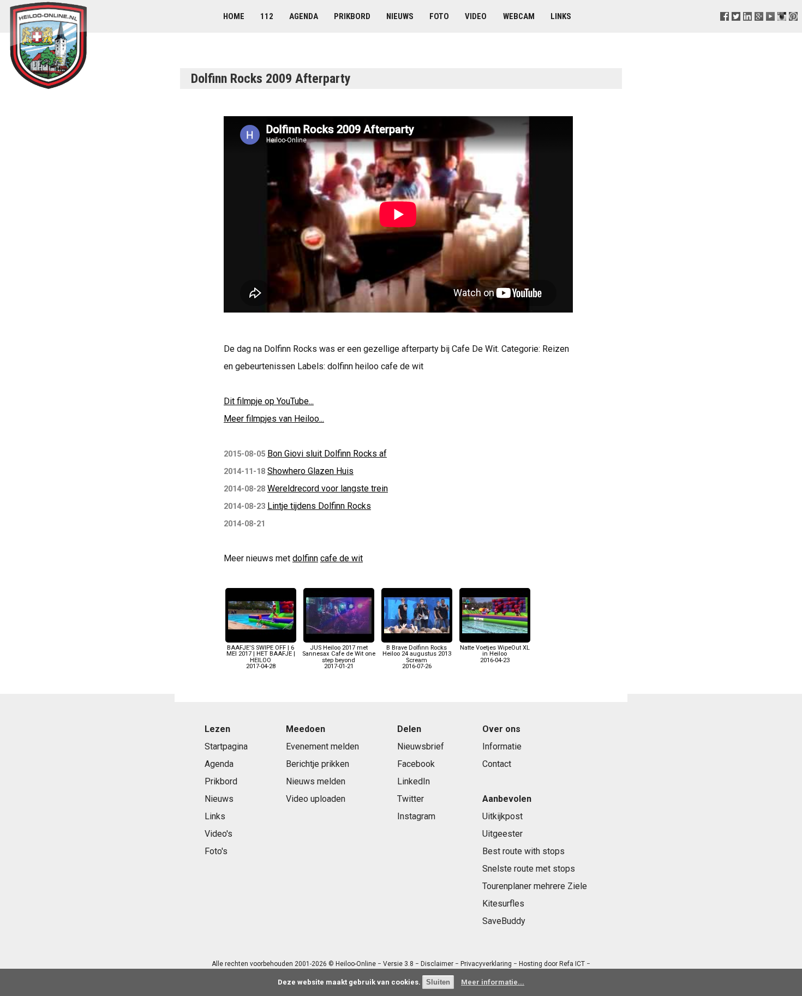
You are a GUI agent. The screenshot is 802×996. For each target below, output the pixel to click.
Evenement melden (322, 746)
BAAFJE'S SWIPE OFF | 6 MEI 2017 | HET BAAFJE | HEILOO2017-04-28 (260, 657)
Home (233, 16)
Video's (218, 834)
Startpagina (226, 746)
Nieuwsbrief (420, 746)
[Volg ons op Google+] (759, 30)
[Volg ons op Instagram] (782, 30)
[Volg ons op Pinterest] (793, 30)
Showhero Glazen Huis (310, 471)
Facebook (416, 764)
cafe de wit (341, 558)
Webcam (519, 16)
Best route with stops (523, 851)
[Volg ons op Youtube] (770, 30)
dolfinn (305, 558)
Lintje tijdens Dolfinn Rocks (319, 506)
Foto (439, 16)
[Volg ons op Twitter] (735, 30)
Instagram (416, 816)
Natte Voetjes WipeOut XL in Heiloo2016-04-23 (495, 653)
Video (476, 16)
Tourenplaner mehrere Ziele (534, 886)
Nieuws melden (315, 781)
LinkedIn (413, 781)
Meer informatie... (492, 982)
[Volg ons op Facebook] (724, 30)
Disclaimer (437, 964)
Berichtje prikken (317, 764)
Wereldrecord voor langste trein (327, 488)
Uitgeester (502, 834)
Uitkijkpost (502, 816)
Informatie (502, 746)
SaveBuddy (503, 921)
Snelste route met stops (528, 868)
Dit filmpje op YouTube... (269, 401)
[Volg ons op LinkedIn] (747, 30)
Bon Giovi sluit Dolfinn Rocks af (327, 453)
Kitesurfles (503, 903)
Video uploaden (315, 799)
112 (266, 16)
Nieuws (400, 16)
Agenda (303, 16)
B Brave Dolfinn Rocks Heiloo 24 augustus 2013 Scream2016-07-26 (416, 657)
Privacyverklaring (486, 964)
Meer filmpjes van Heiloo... (274, 418)
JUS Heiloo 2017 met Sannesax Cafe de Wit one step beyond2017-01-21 (338, 657)
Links (560, 16)
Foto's (216, 851)
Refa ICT (572, 964)
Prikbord (352, 16)
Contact (496, 764)
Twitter (410, 799)
